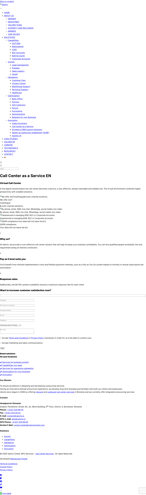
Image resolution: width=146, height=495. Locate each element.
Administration (18, 114)
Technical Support (20, 89)
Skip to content (7, 1)
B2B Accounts (18, 56)
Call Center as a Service (22, 126)
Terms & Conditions (8, 464)
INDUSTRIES (13, 22)
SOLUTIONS (9, 37)
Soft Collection (18, 105)
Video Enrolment (19, 123)
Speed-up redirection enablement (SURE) (30, 132)
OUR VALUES (14, 34)
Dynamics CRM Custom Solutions (27, 129)
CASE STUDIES (11, 139)
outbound (51, 392)
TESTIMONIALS (11, 148)
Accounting (17, 111)
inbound (39, 392)
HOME (7, 12)
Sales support (18, 71)
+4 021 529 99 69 (20, 422)
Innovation (12, 120)
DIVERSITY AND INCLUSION (20, 28)
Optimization (14, 96)
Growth (11, 62)
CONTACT (8, 154)
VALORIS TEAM (15, 25)
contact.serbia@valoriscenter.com (29, 425)
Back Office (17, 99)
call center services (65, 392)
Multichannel (17, 46)
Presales (16, 68)
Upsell (15, 74)
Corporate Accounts (21, 59)
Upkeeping (13, 77)
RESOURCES (9, 151)
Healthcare (17, 92)
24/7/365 (16, 43)
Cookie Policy (6, 467)
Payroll (15, 108)
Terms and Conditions (19, 338)
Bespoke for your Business (24, 117)
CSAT (14, 49)
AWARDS (12, 31)
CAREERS (8, 145)
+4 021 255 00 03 (12, 413)
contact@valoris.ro (15, 416)
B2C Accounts (18, 52)
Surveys (15, 102)
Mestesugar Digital (18, 459)
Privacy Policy (37, 338)
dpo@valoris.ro (19, 419)
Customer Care (19, 80)
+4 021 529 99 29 (15, 410)
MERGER (12, 19)
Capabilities (13, 40)
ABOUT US (9, 15)
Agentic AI (16, 136)
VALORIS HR (9, 142)
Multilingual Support (21, 86)
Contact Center (19, 83)
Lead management (20, 65)
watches (138, 392)
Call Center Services (44, 454)
